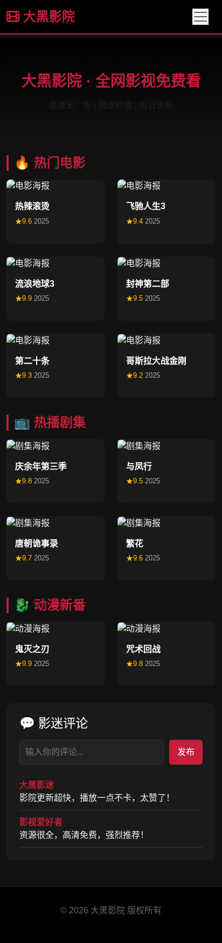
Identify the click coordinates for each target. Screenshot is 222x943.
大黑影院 (47, 16)
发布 (186, 752)
